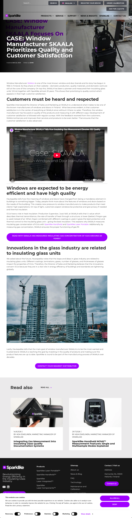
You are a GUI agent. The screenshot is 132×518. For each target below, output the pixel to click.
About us (75, 470)
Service (59, 16)
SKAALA (31, 83)
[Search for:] (35, 3)
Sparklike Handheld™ (46, 474)
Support (72, 16)
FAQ (72, 478)
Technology (76, 482)
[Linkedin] (8, 486)
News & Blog (76, 474)
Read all (45, 387)
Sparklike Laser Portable (78, 224)
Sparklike (104, 16)
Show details (85, 514)
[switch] (38, 514)
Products (46, 16)
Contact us (120, 16)
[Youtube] (4, 486)
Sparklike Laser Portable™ (48, 471)
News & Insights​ (89, 16)
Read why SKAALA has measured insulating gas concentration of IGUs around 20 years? (57, 237)
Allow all (115, 498)
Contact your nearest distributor (57, 366)
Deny (114, 504)
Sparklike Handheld (53, 224)
